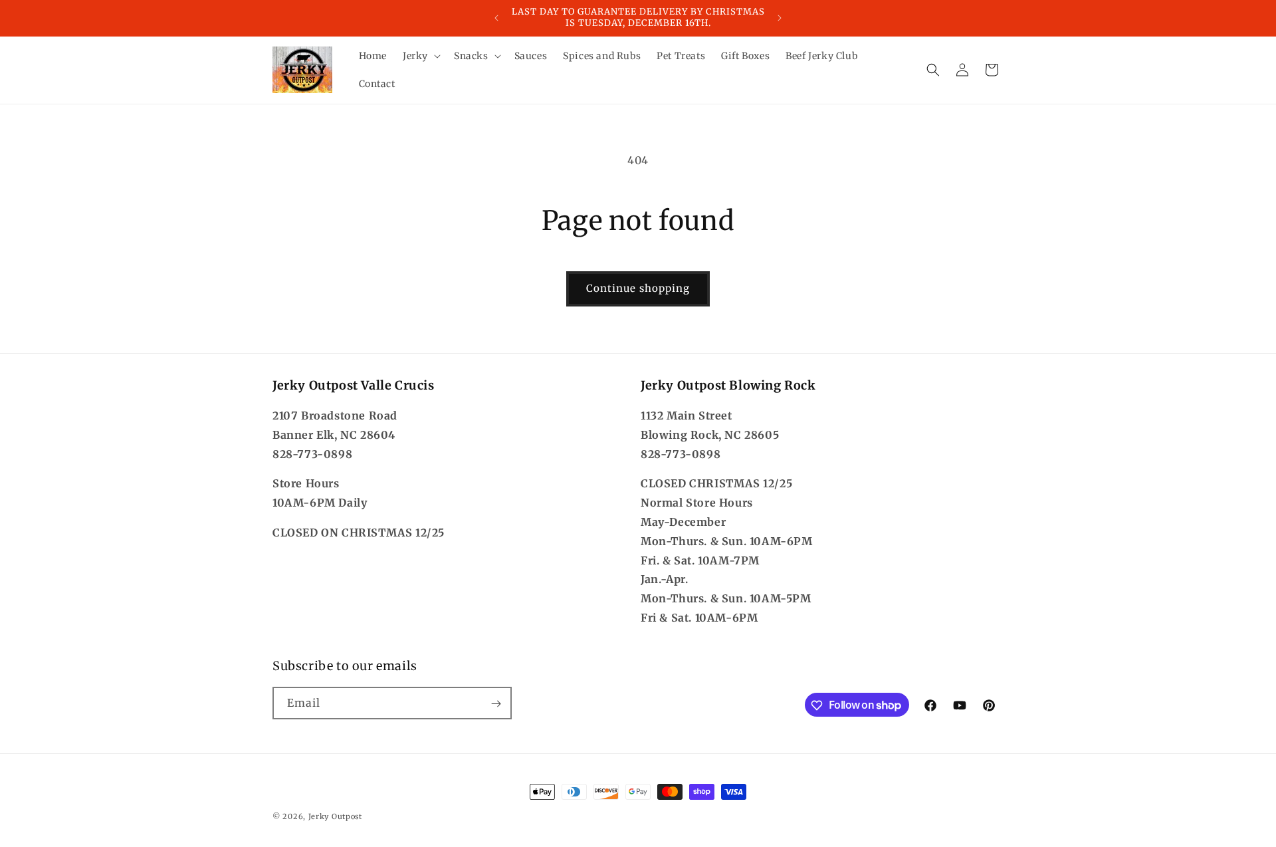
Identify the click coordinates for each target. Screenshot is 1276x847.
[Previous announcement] (496, 18)
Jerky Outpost (335, 816)
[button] (420, 56)
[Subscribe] (495, 703)
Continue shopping (638, 288)
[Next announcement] (779, 18)
